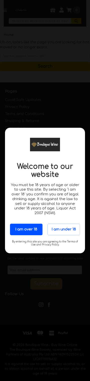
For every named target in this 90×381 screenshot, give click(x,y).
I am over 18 (26, 229)
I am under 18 (64, 229)
